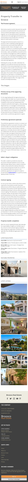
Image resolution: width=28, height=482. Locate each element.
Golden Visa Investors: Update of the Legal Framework (13, 252)
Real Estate (3, 3)
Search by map (5, 459)
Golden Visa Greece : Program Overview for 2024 (14, 249)
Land (2, 457)
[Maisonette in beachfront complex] (14, 360)
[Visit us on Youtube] (17, 398)
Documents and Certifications (15, 8)
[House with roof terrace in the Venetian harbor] (14, 377)
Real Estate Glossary (23, 8)
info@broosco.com (6, 440)
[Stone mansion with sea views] (14, 343)
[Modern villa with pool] (14, 309)
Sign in (19, 2)
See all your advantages (14, 479)
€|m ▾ (26, 2)
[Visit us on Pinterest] (20, 398)
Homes (3, 455)
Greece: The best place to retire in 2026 (13, 242)
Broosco (4, 1)
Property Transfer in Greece (6, 8)
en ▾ (23, 2)
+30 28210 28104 (5, 436)
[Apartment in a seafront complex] (14, 326)
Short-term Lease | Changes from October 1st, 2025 (12, 245)
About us (3, 450)
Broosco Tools (4, 453)
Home (2, 448)
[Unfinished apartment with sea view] (14, 292)
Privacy (3, 462)
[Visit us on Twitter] (11, 398)
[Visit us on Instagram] (14, 398)
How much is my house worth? (11, 240)
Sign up (14, 476)
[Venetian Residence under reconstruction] (14, 269)
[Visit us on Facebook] (7, 398)
